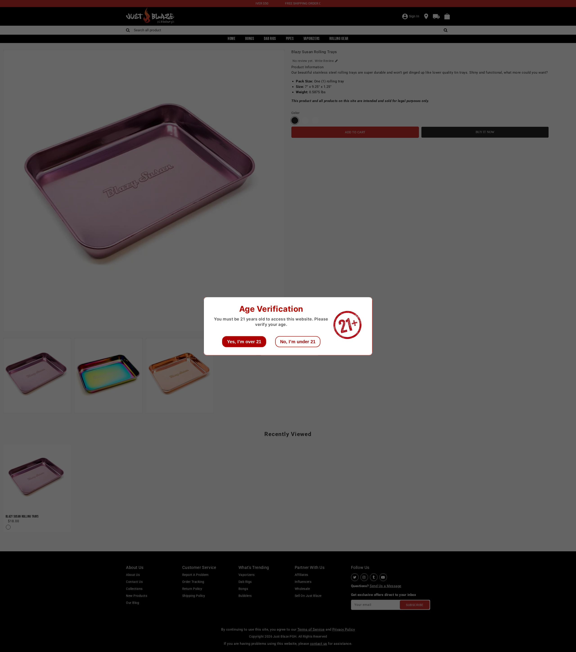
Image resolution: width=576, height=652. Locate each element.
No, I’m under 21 (297, 341)
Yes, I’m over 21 (244, 341)
